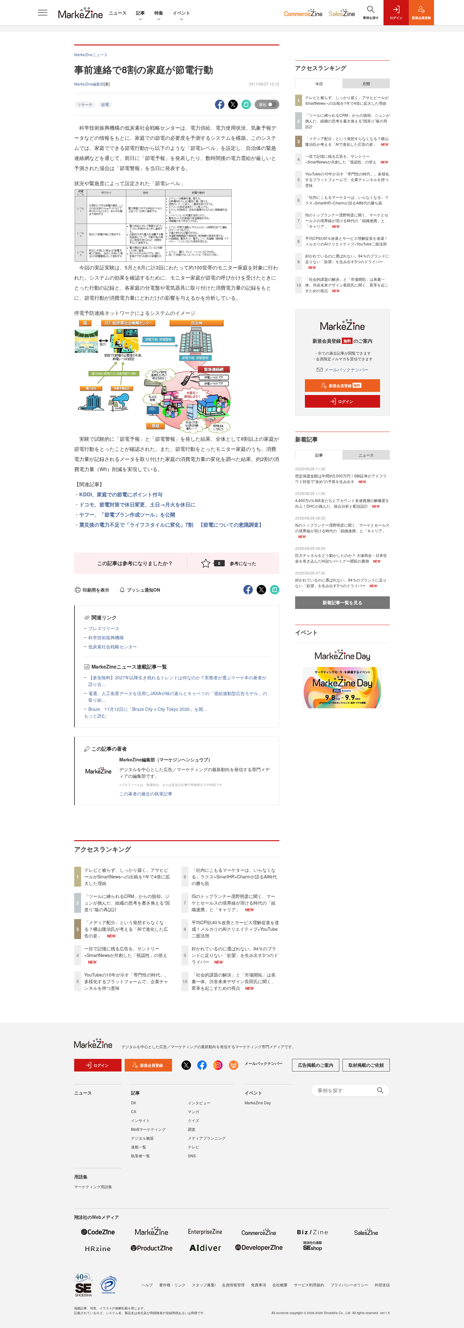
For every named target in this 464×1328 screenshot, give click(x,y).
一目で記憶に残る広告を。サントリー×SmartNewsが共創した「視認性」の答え (125, 951)
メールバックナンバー (346, 369)
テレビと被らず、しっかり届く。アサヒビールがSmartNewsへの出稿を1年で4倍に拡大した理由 (127, 876)
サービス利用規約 (309, 1284)
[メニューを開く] (42, 12)
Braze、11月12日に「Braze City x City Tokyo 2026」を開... (147, 709)
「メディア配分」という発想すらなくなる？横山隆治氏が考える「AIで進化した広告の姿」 (126, 929)
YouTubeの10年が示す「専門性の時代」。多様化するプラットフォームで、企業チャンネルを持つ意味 (126, 981)
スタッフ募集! (204, 1284)
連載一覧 (138, 1146)
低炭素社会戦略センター (112, 646)
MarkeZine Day (258, 1102)
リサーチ (84, 104)
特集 (158, 12)
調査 (191, 1129)
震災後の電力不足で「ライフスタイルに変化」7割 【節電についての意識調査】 (171, 524)
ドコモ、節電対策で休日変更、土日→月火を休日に (137, 504)
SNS (192, 1155)
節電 (105, 104)
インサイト (140, 1120)
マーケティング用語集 (93, 1186)
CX (133, 1111)
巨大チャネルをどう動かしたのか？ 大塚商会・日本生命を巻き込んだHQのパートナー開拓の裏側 (341, 558)
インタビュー (199, 1102)
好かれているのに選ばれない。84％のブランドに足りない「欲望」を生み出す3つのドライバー (235, 955)
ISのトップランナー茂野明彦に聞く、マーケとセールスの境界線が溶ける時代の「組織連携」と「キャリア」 (234, 902)
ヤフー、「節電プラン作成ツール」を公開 (127, 514)
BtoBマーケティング (148, 1129)
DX (133, 1102)
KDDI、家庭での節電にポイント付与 (121, 494)
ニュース (118, 12)
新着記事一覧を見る (342, 602)
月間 (366, 83)
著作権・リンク (172, 1284)
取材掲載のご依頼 (366, 1065)
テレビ (193, 1146)
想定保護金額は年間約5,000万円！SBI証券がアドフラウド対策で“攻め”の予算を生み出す (341, 478)
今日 (319, 83)
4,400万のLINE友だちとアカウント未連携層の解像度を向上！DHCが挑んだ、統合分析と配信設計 (342, 503)
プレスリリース (103, 628)
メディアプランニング (207, 1138)
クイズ (193, 1120)
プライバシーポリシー (349, 1284)
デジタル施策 (142, 1138)
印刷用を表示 (96, 590)
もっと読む (95, 715)
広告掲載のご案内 (315, 1065)
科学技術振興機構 (106, 637)
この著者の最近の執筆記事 (145, 793)
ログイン (345, 401)
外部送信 (382, 1284)
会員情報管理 (233, 1284)
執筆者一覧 (140, 1155)
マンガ (193, 1111)
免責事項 (258, 1284)
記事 (140, 12)
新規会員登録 (344, 385)
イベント (181, 12)
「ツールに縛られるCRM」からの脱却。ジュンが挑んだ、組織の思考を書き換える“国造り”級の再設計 (127, 902)
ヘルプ (147, 1284)
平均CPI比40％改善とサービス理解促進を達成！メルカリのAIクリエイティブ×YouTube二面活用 (235, 929)
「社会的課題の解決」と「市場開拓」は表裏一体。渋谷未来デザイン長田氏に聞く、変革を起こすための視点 (234, 981)
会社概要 (280, 1284)
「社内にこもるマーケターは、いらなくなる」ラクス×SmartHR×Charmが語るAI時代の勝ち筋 (234, 876)
